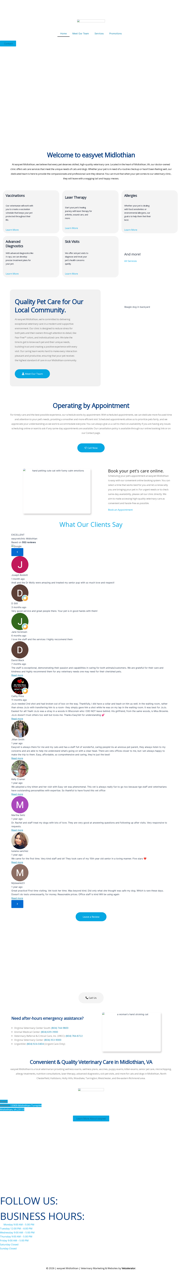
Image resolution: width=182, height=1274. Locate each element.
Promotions (115, 33)
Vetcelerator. (129, 1268)
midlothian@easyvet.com (22, 1101)
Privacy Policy (105, 1256)
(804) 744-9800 (59, 1028)
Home (63, 33)
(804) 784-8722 (74, 1035)
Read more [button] (17, 675)
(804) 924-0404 (35, 1043)
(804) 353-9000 (52, 1039)
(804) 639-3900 (49, 1032)
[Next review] (17, 904)
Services (99, 33)
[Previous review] (17, 552)
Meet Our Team (80, 33)
